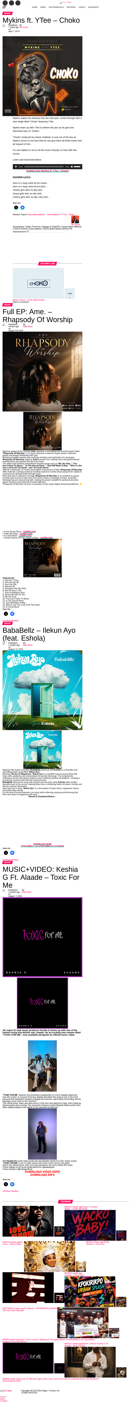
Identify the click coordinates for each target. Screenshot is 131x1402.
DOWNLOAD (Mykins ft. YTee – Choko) (47, 171)
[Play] (16, 166)
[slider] (77, 166)
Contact (3, 1401)
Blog (2, 1399)
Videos (82, 7)
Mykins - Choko (46, 214)
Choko (30, 214)
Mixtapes (71, 7)
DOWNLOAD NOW (42, 844)
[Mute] (71, 166)
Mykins (36, 214)
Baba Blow (28, 326)
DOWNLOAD (29, 531)
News (43, 7)
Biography (93, 7)
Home (34, 7)
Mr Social (24, 27)
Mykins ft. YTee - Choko (63, 214)
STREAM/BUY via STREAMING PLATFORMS (42, 846)
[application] (47, 166)
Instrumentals (56, 7)
